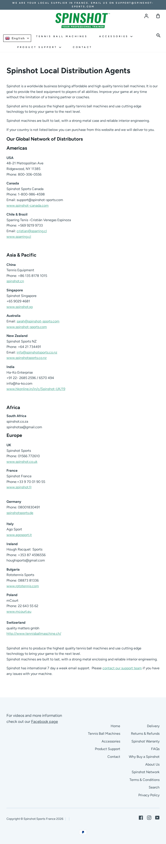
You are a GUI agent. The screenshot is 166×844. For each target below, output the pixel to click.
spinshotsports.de (19, 513)
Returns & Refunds (145, 733)
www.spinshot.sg (19, 307)
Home (115, 726)
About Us (152, 764)
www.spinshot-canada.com (27, 205)
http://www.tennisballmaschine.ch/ (33, 633)
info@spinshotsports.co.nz (37, 352)
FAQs (155, 749)
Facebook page (44, 721)
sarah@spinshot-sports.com (38, 321)
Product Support (38, 47)
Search (154, 787)
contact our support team (122, 668)
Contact (82, 47)
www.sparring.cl (18, 237)
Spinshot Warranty (145, 741)
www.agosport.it (19, 535)
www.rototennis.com (22, 586)
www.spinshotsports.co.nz (26, 358)
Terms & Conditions (144, 780)
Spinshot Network (146, 772)
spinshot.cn (15, 281)
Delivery (153, 726)
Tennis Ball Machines (62, 36)
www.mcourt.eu (18, 611)
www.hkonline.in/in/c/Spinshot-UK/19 (35, 389)
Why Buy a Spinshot (144, 757)
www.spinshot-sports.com (26, 327)
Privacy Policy (149, 795)
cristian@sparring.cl (32, 231)
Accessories (114, 36)
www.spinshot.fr (19, 487)
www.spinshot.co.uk (21, 462)
